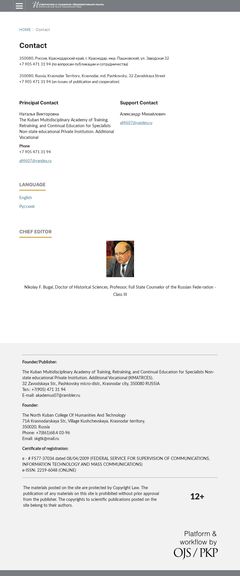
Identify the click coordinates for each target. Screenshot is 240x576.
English (25, 198)
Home (25, 29)
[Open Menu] (19, 6)
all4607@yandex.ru (35, 161)
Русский (27, 207)
